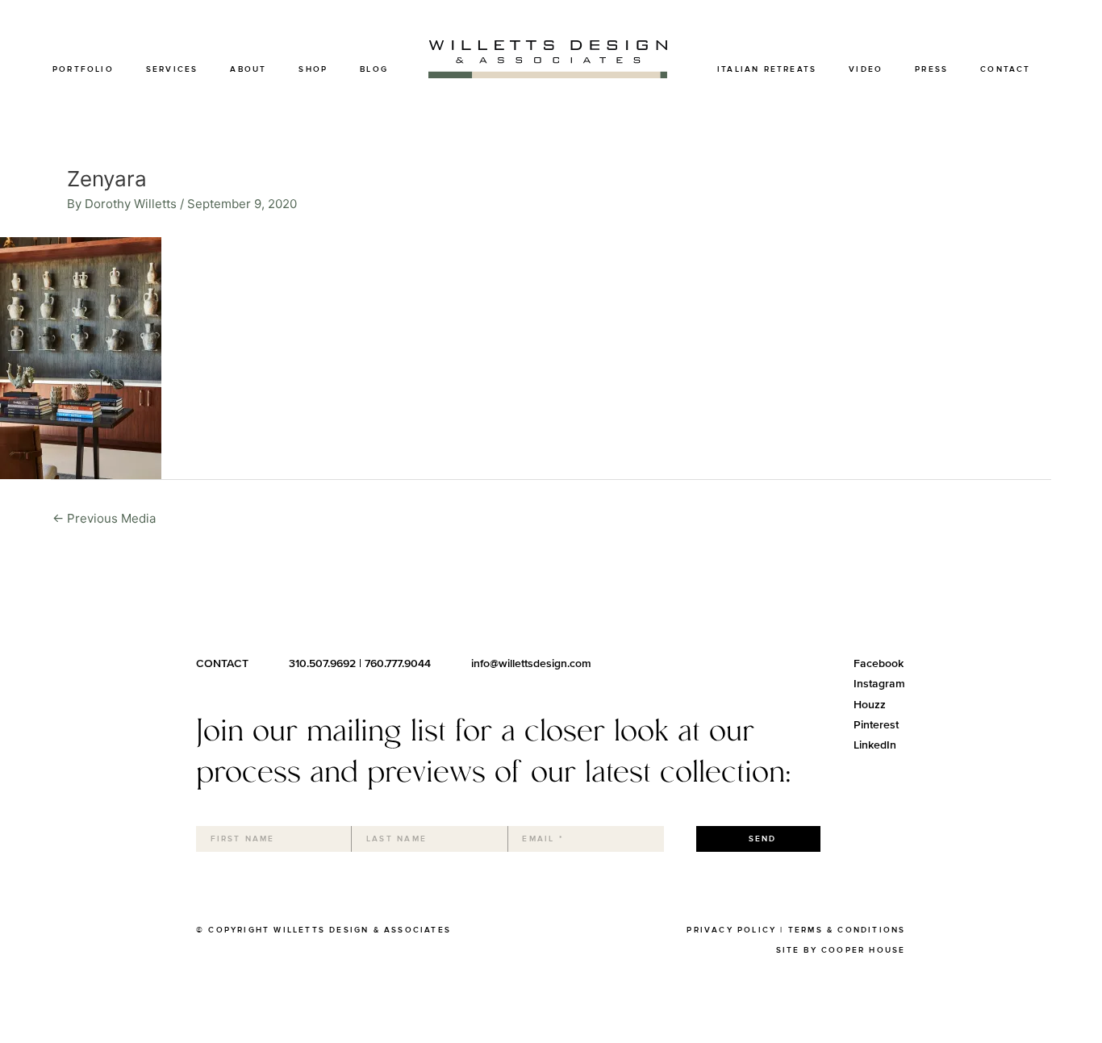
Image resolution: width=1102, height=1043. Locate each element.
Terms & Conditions (847, 930)
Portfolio (83, 69)
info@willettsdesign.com (531, 664)
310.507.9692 (322, 664)
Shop (313, 69)
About (248, 69)
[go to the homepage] (547, 73)
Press (931, 69)
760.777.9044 (398, 664)
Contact (1005, 69)
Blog (374, 69)
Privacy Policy (731, 930)
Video (866, 69)
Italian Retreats (766, 69)
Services (172, 69)
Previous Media (104, 518)
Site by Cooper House (841, 950)
